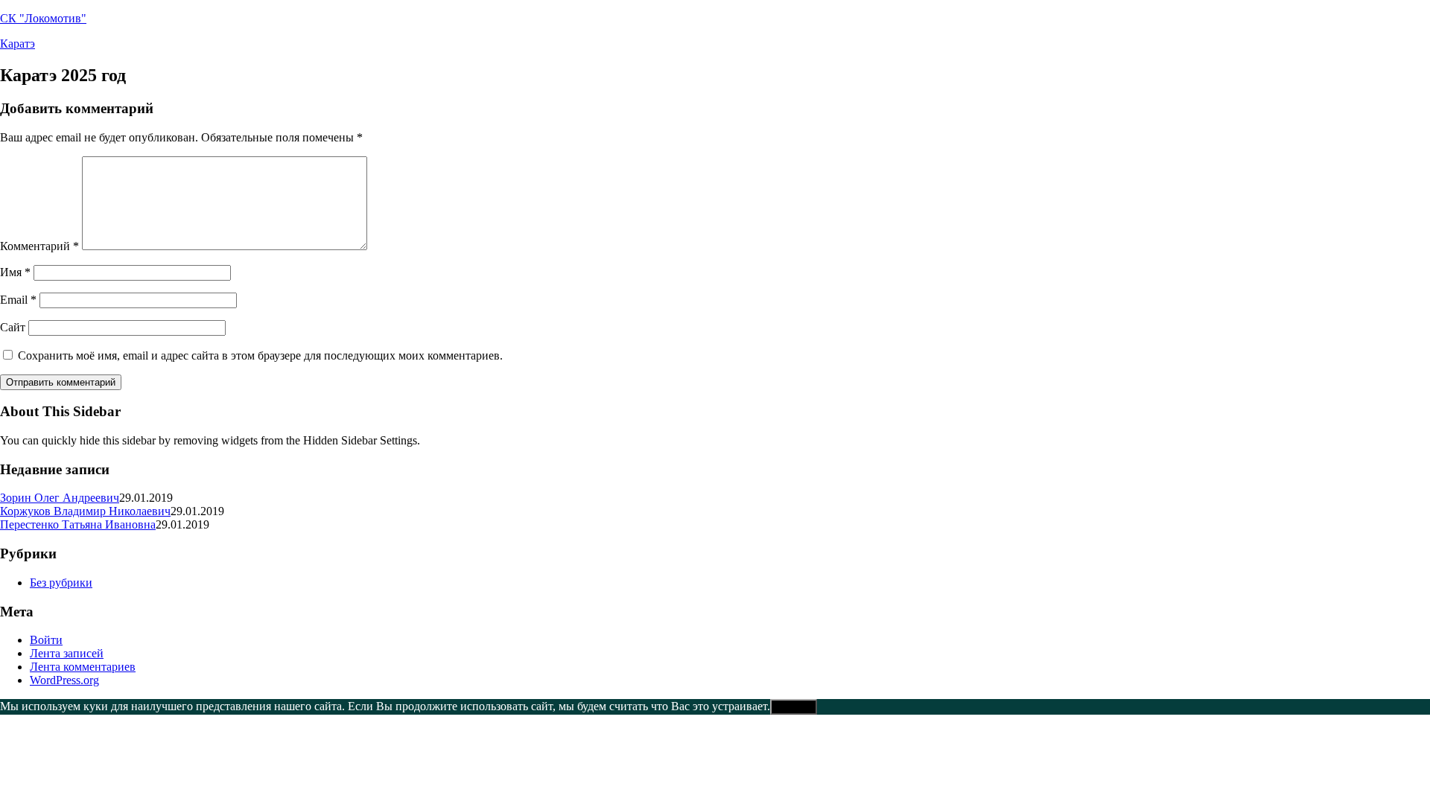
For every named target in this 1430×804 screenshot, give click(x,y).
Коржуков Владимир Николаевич (85, 511)
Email (18, 299)
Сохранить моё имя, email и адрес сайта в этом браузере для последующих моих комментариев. (260, 355)
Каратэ (17, 43)
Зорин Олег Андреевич (59, 497)
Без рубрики (61, 582)
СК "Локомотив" (43, 18)
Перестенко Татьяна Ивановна (78, 524)
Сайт (12, 327)
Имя (15, 272)
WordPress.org (64, 680)
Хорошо (793, 706)
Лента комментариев (83, 666)
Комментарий (39, 246)
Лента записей (67, 653)
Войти (46, 640)
